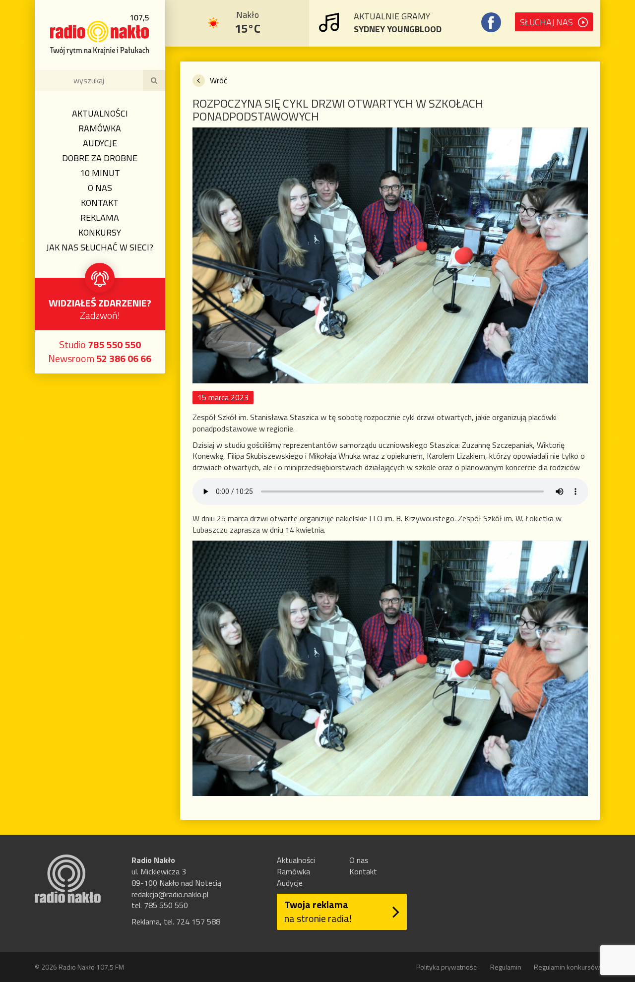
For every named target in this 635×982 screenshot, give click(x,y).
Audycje (100, 143)
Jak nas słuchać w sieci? (99, 247)
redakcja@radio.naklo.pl (169, 894)
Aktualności (100, 113)
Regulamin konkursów (567, 967)
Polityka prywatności (447, 967)
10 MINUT (100, 173)
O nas (100, 187)
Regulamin (505, 967)
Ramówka (99, 128)
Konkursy (99, 232)
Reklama (99, 217)
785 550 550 (114, 344)
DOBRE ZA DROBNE (99, 158)
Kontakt (100, 202)
